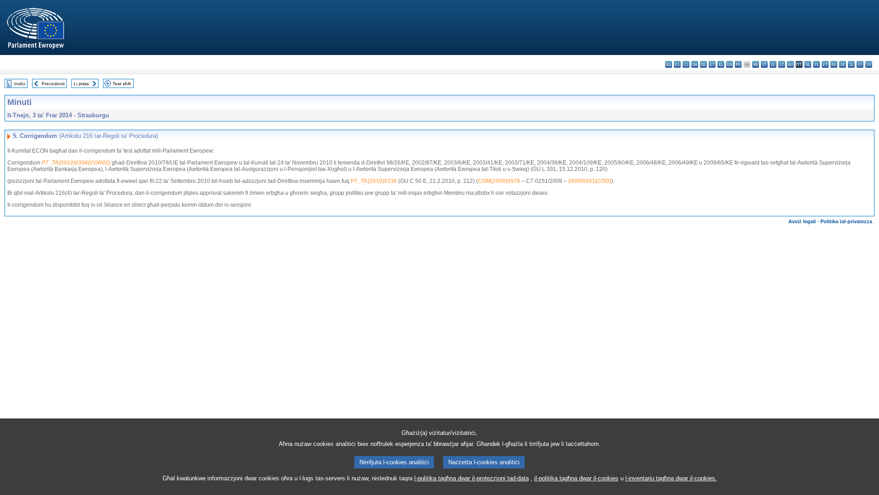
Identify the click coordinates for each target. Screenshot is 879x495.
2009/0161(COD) (589, 181)
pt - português (825, 64)
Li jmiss (81, 83)
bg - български (668, 64)
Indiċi (19, 83)
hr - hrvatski (755, 64)
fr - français (738, 64)
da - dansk (694, 64)
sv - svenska (868, 64)
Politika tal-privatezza (846, 221)
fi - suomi (860, 64)
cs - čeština (686, 64)
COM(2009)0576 (499, 181)
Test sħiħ (122, 83)
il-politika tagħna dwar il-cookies (576, 478)
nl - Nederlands (807, 64)
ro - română (833, 64)
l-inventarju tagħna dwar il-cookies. (671, 478)
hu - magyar (790, 64)
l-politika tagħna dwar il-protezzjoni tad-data (471, 478)
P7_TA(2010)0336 (374, 181)
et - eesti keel (712, 64)
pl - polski (816, 64)
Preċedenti (53, 83)
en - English (729, 64)
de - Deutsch (703, 64)
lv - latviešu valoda (773, 64)
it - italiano (764, 64)
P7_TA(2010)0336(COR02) (76, 163)
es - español (677, 64)
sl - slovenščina (851, 64)
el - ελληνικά (720, 64)
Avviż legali (802, 221)
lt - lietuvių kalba (781, 64)
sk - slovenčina (842, 64)
